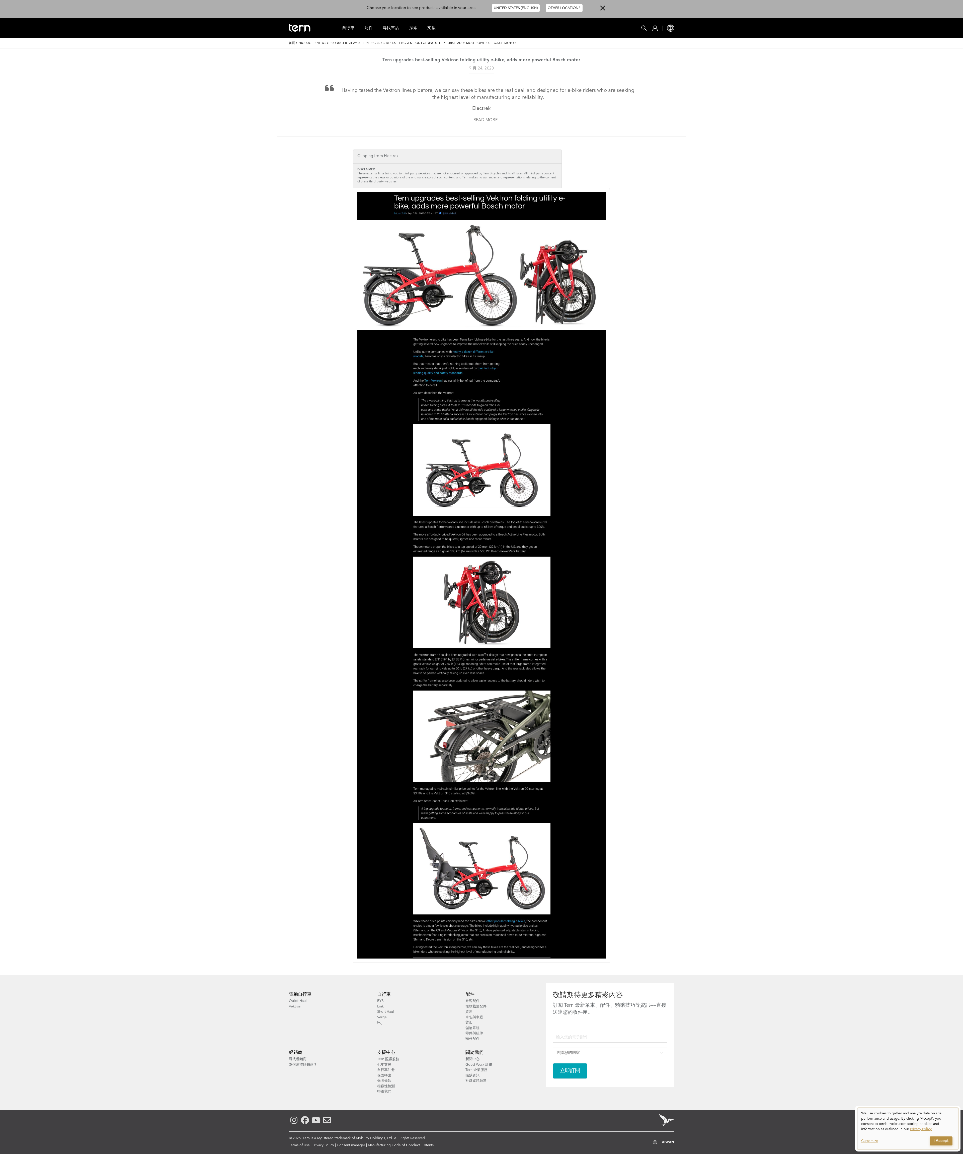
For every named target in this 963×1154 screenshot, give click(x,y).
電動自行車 (300, 994)
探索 (413, 28)
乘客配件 (472, 1001)
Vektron (295, 1006)
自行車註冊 (386, 1070)
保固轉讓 (384, 1075)
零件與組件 (474, 1033)
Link (380, 1006)
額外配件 (472, 1039)
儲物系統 (472, 1028)
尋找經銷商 (297, 1059)
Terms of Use (299, 1145)
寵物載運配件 (476, 1006)
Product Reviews (312, 43)
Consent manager (351, 1145)
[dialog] (908, 1128)
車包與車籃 (474, 1017)
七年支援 (384, 1064)
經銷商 (295, 1052)
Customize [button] (869, 1141)
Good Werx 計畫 (478, 1064)
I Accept (941, 1141)
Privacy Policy (323, 1145)
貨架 (468, 1022)
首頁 (292, 43)
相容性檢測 (386, 1086)
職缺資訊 (472, 1075)
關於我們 (474, 1052)
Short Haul (385, 1011)
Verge (382, 1017)
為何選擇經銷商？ (303, 1064)
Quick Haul (298, 1001)
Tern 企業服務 (476, 1070)
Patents (428, 1145)
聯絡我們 (384, 1091)
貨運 (468, 1011)
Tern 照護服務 (388, 1059)
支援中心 (386, 1052)
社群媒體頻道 (476, 1080)
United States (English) (516, 8)
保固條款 (384, 1080)
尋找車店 (391, 28)
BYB (380, 1001)
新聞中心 (472, 1059)
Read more (485, 120)
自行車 (348, 28)
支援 (431, 28)
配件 (368, 28)
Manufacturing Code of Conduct (394, 1145)
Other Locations (564, 8)
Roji (380, 1022)
